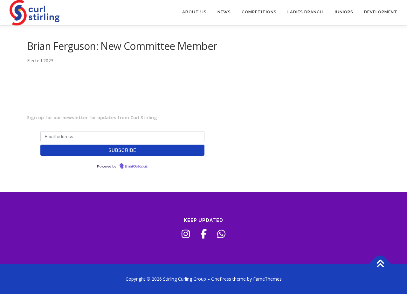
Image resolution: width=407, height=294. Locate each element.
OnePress (221, 279)
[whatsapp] (221, 234)
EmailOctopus (136, 166)
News (224, 12)
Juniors (343, 12)
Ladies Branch (305, 12)
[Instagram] (185, 234)
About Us (194, 12)
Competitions (259, 12)
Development (380, 12)
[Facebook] (203, 234)
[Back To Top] (380, 264)
